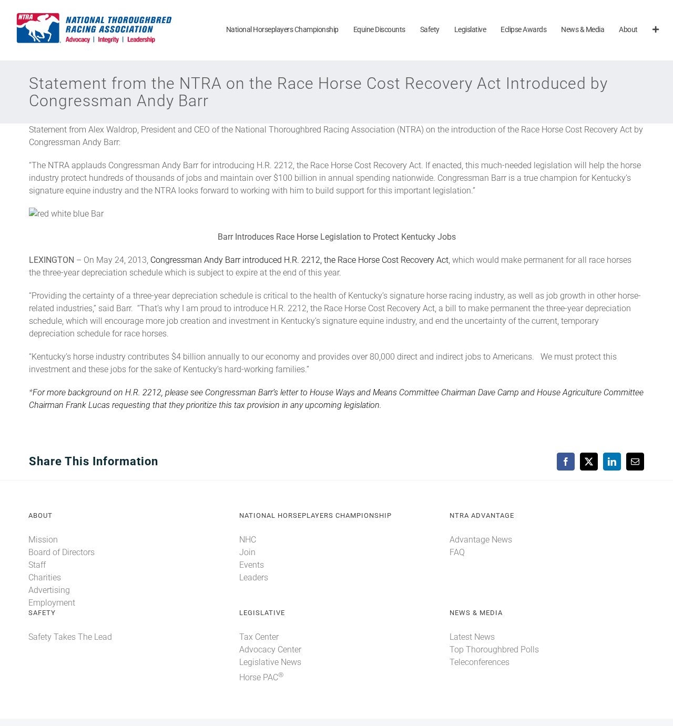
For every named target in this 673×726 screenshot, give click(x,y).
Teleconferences (479, 662)
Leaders (253, 577)
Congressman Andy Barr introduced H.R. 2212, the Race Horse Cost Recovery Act (299, 260)
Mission (43, 540)
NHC (247, 540)
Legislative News (270, 662)
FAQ (457, 552)
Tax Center (259, 637)
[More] (655, 30)
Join (247, 552)
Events (251, 565)
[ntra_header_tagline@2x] (95, 16)
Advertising (49, 590)
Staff (37, 565)
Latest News (472, 637)
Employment (51, 603)
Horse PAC (261, 677)
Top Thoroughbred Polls (494, 650)
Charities (44, 577)
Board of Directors (61, 552)
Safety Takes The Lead (70, 637)
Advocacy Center (270, 650)
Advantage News (481, 540)
